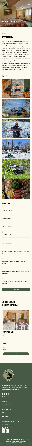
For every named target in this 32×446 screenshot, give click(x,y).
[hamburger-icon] (29, 4)
